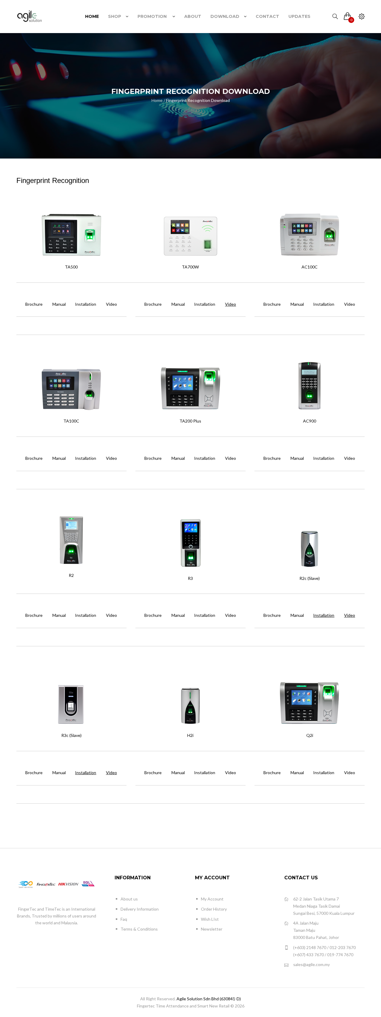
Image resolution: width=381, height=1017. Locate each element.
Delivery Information (140, 909)
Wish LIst (210, 919)
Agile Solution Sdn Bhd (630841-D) (209, 998)
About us (129, 898)
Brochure (34, 304)
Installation (85, 304)
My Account (212, 898)
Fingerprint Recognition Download (198, 100)
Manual (59, 304)
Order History (214, 909)
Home (157, 100)
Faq (124, 919)
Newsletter (211, 928)
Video (111, 304)
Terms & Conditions (139, 928)
